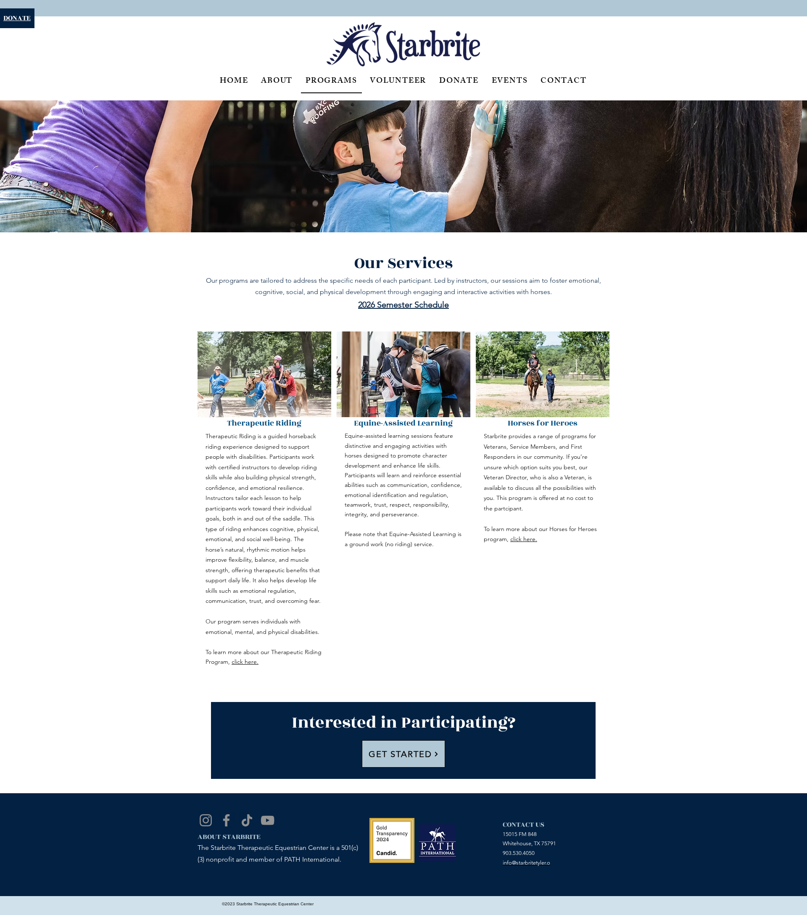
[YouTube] (267, 820)
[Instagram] (206, 820)
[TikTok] (247, 820)
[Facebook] (226, 820)
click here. (245, 661)
